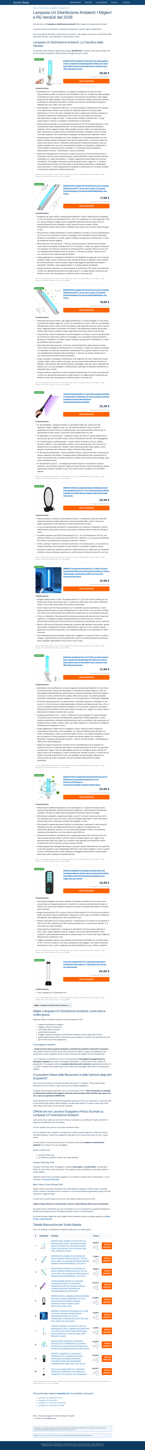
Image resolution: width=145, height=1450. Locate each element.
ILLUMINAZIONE (101, 2)
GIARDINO (88, 2)
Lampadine (53, 8)
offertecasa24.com (59, 1445)
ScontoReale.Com (58, 1444)
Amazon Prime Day (51, 1179)
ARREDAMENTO (75, 2)
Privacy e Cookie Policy (84, 1444)
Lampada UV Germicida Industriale (52, 1403)
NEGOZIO (126, 2)
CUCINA (114, 2)
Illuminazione (43, 8)
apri (69, 1005)
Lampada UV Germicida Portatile (51, 1405)
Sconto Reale (21, 2)
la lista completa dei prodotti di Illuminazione (50, 1435)
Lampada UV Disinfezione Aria (50, 1398)
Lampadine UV (64, 8)
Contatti (93, 1444)
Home (35, 8)
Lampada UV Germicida (47, 1400)
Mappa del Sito (100, 1444)
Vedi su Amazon (86, 81)
